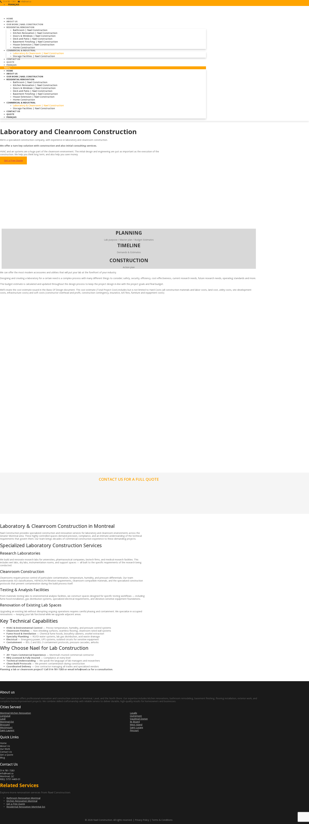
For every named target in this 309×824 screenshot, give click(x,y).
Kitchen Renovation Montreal (21, 800)
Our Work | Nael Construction (24, 24)
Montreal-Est (7, 721)
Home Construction (24, 47)
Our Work (5, 748)
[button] (103, 67)
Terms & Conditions (162, 819)
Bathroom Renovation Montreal (23, 798)
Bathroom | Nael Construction (30, 30)
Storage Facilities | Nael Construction (34, 56)
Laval (2, 718)
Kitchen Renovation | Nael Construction (35, 32)
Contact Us (13, 59)
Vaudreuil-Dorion (139, 718)
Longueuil (5, 715)
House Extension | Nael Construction (33, 44)
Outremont (136, 715)
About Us (12, 21)
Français (11, 64)
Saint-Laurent (7, 730)
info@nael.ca (26, 1)
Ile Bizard (135, 721)
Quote (10, 62)
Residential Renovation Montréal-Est (25, 806)
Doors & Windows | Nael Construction (34, 35)
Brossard (5, 724)
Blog (2, 757)
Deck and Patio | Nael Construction (32, 38)
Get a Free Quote (15, 803)
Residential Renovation (20, 27)
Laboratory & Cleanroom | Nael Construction (38, 53)
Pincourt (134, 730)
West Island (136, 724)
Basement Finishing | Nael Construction (35, 41)
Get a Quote (6, 754)
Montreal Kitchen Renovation (15, 712)
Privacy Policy (142, 819)
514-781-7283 (9, 1)
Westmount (6, 727)
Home (9, 18)
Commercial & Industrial (21, 50)
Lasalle (133, 712)
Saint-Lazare (136, 727)
